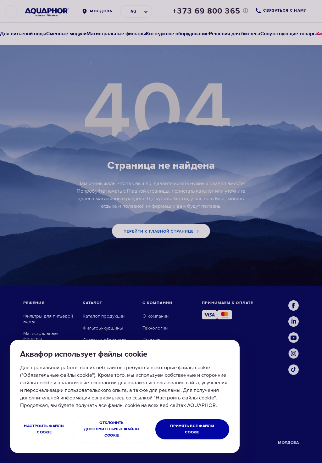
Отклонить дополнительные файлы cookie (112, 429)
